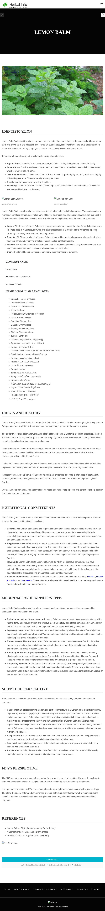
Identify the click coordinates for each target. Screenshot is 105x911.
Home (7, 890)
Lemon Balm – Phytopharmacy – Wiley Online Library (31, 828)
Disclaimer (66, 890)
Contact (96, 890)
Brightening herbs (60, 865)
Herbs (77, 865)
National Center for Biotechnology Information (27, 832)
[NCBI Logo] (10, 843)
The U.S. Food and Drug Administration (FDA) (28, 836)
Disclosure (82, 890)
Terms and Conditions (45, 890)
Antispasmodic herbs (33, 865)
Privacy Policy (22, 890)
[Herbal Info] (15, 5)
